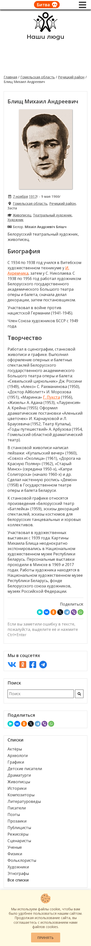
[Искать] (79, 694)
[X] (60, 612)
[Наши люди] (45, 30)
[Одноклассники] (53, 612)
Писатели (17, 808)
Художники (18, 867)
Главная (10, 77)
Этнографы (18, 873)
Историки (17, 788)
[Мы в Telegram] (43, 664)
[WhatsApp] (80, 612)
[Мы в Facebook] (32, 664)
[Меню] (82, 5)
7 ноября (20, 196)
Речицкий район (71, 77)
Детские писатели (25, 768)
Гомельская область (37, 77)
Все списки (18, 880)
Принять (45, 937)
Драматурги (19, 775)
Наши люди (45, 36)
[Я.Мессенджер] (40, 612)
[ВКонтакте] (47, 612)
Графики (16, 762)
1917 (33, 196)
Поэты (14, 814)
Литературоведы (24, 801)
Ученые (15, 847)
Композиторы (21, 795)
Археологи (18, 755)
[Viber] (74, 612)
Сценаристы (19, 840)
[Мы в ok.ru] (22, 664)
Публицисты (19, 827)
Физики (15, 853)
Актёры (15, 749)
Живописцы (19, 781)
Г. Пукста (51, 397)
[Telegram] (67, 612)
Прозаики (17, 821)
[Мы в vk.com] (12, 664)
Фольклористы (22, 860)
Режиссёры (18, 834)
